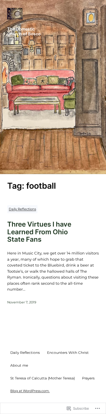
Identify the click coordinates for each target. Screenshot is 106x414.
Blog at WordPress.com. (30, 391)
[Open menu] (96, 22)
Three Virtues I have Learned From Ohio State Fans (39, 231)
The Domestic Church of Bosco (24, 31)
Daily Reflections (22, 209)
